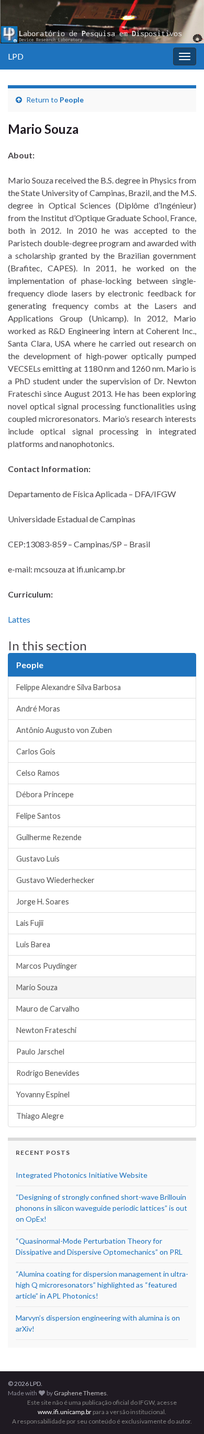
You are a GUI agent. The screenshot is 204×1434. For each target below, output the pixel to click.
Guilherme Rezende (49, 837)
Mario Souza (37, 987)
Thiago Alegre (40, 1115)
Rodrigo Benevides (48, 1073)
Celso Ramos (38, 772)
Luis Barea (33, 944)
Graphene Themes (80, 1393)
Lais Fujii (29, 923)
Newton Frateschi (46, 1030)
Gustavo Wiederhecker (55, 880)
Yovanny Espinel (43, 1094)
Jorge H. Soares (42, 901)
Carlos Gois (35, 751)
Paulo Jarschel (40, 1051)
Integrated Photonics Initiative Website (82, 1175)
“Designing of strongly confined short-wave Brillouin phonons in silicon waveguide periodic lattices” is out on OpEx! (101, 1207)
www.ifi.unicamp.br (65, 1412)
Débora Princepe (45, 794)
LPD (16, 56)
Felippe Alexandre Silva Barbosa (68, 687)
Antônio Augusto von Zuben (64, 730)
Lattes (19, 619)
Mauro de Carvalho (48, 1008)
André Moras (38, 708)
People (72, 99)
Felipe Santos (38, 815)
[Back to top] (180, 1410)
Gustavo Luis (38, 858)
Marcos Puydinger (46, 965)
